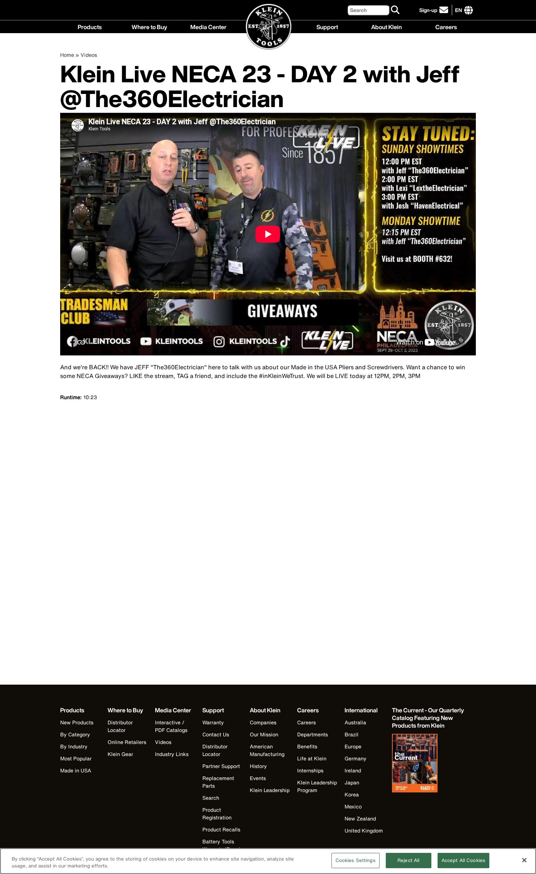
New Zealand (360, 818)
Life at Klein (311, 758)
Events (258, 778)
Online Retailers (127, 742)
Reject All (408, 860)
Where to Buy (149, 26)
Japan (352, 782)
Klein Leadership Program (317, 786)
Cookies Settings (355, 860)
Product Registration (217, 813)
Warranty (213, 722)
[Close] (524, 860)
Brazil (351, 734)
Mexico (353, 806)
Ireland (353, 770)
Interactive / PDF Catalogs (171, 726)
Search (210, 798)
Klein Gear (120, 754)
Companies (263, 722)
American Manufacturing (267, 750)
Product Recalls (221, 829)
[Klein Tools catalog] (428, 764)
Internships (310, 770)
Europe (353, 746)
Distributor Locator (120, 726)
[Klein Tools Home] (268, 27)
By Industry (74, 746)
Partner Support (221, 766)
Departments (312, 734)
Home (67, 55)
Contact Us (215, 734)
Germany (355, 758)
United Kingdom (364, 830)
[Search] (395, 10)
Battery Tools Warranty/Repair (222, 845)
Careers (446, 26)
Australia (355, 722)
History (258, 766)
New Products (76, 722)
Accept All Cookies (463, 860)
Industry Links (172, 754)
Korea (352, 794)
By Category (75, 734)
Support (327, 26)
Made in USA (75, 770)
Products (90, 26)
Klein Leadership (270, 790)
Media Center (208, 26)
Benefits (307, 746)
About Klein (386, 26)
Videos (89, 55)
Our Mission (264, 734)
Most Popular (76, 758)
